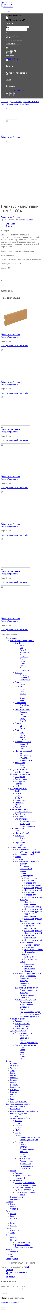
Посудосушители (17, 1106)
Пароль (5, 1293)
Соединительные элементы (27, 1150)
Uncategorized (12, 1258)
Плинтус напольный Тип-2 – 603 (14, 535)
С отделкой (24, 677)
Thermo (18, 805)
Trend (22, 659)
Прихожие (10, 1228)
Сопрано (14, 1209)
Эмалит (18, 682)
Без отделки (25, 680)
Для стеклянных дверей (25, 1000)
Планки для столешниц (30, 1137)
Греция (13, 1099)
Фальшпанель (16, 1199)
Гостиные (10, 1211)
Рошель (13, 1225)
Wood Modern (26, 760)
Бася (12, 1204)
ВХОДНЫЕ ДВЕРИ (18, 788)
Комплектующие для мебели (18, 1104)
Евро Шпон (24, 104)
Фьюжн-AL (14, 1066)
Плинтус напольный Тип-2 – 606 (14, 487)
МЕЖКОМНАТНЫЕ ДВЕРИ (22, 640)
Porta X (23, 650)
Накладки (24, 899)
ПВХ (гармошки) (22, 1028)
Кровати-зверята (22, 1242)
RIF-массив (25, 675)
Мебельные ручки (22, 1159)
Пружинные (29, 969)
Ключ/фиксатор (31, 959)
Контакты (10, 43)
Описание (10, 224)
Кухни (8, 1061)
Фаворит (14, 1252)
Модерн (13, 1218)
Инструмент (20, 781)
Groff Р (18, 791)
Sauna (22, 707)
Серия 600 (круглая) (33, 890)
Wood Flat (24, 758)
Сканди (13, 1063)
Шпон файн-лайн (22, 709)
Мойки (13, 1170)
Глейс (12, 1216)
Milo (22, 1054)
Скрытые (28, 971)
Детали (9, 226)
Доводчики (24, 866)
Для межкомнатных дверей (27, 861)
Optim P (18, 798)
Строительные (21, 819)
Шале (12, 1073)
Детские (9, 1235)
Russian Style (20, 800)
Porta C (23, 666)
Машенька (14, 1230)
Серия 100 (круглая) (33, 897)
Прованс (14, 1077)
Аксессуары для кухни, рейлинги (24, 1111)
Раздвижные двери (18, 769)
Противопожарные (23, 811)
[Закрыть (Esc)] (2, 1307)
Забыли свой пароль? (10, 1302)
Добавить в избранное (10, 137)
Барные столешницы (24, 1187)
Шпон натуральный (23, 751)
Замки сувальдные (28, 978)
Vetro (22, 645)
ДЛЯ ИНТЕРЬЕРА (31, 101)
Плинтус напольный (9, 104)
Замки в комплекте (32, 945)
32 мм (22, 1194)
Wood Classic (25, 756)
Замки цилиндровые (28, 976)
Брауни (13, 1092)
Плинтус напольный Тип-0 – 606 (14, 629)
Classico (23, 765)
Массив (18, 672)
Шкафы (9, 1249)
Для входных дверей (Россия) (28, 973)
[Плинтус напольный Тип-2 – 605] (11, 118)
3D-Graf (18, 687)
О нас (8, 37)
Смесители (15, 1108)
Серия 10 (24, 744)
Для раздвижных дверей (25, 849)
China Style (19, 802)
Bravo (22, 838)
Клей (17, 786)
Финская (23, 864)
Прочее (23, 873)
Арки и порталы (17, 828)
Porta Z (23, 654)
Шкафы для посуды (18, 1101)
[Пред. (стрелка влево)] (2, 1309)
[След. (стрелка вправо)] (4, 1309)
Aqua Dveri (24, 652)
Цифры (23, 871)
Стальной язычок (31, 952)
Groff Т (18, 793)
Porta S (18, 807)
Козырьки (19, 859)
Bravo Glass (24, 705)
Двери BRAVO (16, 101)
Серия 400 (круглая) (33, 887)
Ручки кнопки (25, 1163)
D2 (11, 1254)
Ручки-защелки (30, 878)
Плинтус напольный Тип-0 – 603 (14, 582)
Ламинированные (23, 741)
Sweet (22, 700)
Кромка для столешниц (25, 1192)
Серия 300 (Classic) (32, 885)
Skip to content (7, 2)
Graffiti (23, 721)
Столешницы (16, 1180)
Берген (13, 1223)
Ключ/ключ (29, 957)
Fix (21, 725)
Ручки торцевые (27, 1161)
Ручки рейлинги (26, 1166)
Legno (22, 661)
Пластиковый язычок (33, 949)
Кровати (13, 1240)
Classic (22, 1047)
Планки (18, 1135)
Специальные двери (19, 809)
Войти (4, 1298)
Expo (22, 1052)
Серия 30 (24, 746)
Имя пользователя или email (13, 1286)
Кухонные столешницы (25, 1190)
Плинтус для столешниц (25, 1185)
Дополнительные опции (25, 1247)
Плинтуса (19, 1142)
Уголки (22, 1154)
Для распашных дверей (30, 1011)
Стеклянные (20, 702)
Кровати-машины (22, 1244)
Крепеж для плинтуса (29, 1042)
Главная (4, 101)
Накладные (20, 1178)
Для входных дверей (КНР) (26, 988)
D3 (11, 1256)
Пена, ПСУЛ (20, 776)
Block (22, 668)
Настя (13, 1094)
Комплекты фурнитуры (30, 1016)
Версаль (14, 1085)
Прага (13, 1082)
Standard (23, 712)
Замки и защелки (27, 942)
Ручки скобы (25, 1168)
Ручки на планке (27, 995)
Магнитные (29, 947)
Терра (13, 1068)
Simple (22, 663)
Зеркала (14, 1116)
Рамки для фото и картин (25, 1045)
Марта (13, 1213)
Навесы (18, 1120)
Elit (21, 753)
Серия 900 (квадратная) (30, 893)
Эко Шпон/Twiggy (22, 772)
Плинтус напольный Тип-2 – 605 (14, 393)
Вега (12, 1097)
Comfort (23, 716)
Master (23, 689)
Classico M (24, 670)
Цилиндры (24, 954)
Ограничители (26, 868)
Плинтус (23, 1144)
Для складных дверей (24, 854)
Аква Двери (20, 814)
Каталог (9, 23)
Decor (22, 1049)
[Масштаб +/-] (4, 1307)
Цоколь (18, 1128)
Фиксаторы (24, 921)
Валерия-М (15, 1087)
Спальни (9, 1201)
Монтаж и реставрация (20, 774)
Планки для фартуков (29, 1139)
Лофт (12, 1070)
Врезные (28, 966)
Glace (22, 691)
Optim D (18, 796)
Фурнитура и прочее (19, 847)
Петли (22, 961)
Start (22, 732)
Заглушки (24, 1147)
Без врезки (29, 964)
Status (22, 737)
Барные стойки (16, 1197)
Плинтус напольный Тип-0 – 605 (14, 345)
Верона (13, 1080)
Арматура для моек (23, 1175)
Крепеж (18, 784)
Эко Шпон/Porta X (22, 1023)
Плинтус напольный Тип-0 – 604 (14, 440)
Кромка (23, 1156)
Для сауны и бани (22, 816)
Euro (21, 714)
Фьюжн (13, 1075)
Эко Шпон (19, 643)
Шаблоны (19, 1130)
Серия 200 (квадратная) (30, 881)
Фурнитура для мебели (20, 1118)
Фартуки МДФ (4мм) (18, 1113)
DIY (21, 840)
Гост (21, 749)
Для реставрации (22, 779)
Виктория (14, 1089)
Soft (21, 647)
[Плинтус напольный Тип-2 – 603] (11, 130)
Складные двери (17, 1019)
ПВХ (17, 730)
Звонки (18, 856)
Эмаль (18, 723)
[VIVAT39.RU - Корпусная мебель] (7, 5)
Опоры (18, 1132)
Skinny (22, 718)
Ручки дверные (26, 876)
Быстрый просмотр (9, 337)
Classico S (24, 657)
